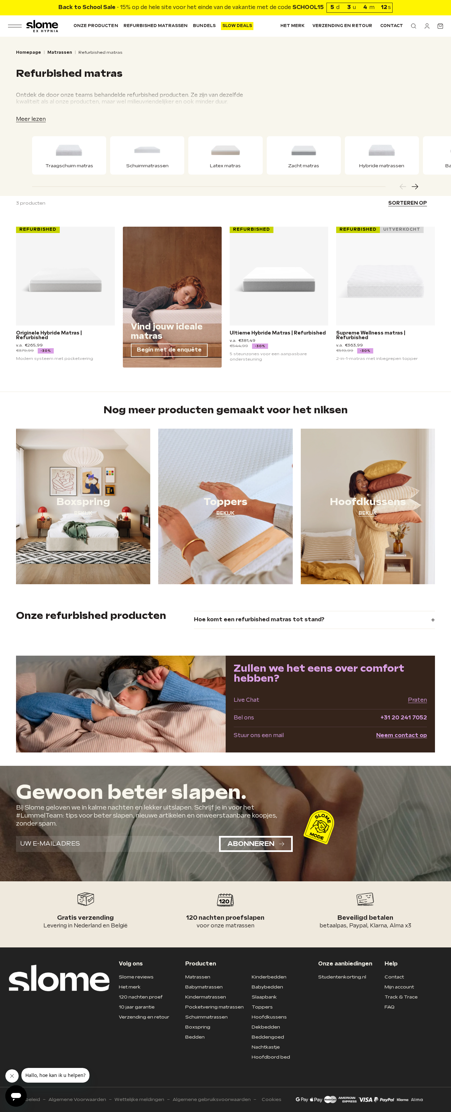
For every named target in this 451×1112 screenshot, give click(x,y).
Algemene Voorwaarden (77, 1099)
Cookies (271, 1099)
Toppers (262, 1007)
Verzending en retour (342, 25)
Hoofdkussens (269, 1017)
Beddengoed (268, 1037)
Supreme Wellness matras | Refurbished (370, 335)
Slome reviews (136, 977)
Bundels (204, 25)
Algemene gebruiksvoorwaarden (212, 1099)
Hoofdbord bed (271, 1057)
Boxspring (197, 1027)
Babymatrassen (204, 987)
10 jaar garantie (137, 1007)
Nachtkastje (266, 1047)
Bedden (195, 1037)
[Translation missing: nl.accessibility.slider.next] (415, 187)
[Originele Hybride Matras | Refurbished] (65, 276)
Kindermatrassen (205, 997)
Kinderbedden (269, 977)
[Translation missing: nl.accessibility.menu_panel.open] (15, 26)
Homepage (28, 52)
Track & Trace (401, 997)
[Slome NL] (42, 26)
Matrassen (59, 52)
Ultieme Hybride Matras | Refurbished (278, 333)
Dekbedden (266, 1027)
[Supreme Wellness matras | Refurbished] (385, 276)
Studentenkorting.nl (342, 977)
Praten (417, 700)
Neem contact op (401, 735)
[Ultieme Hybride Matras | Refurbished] (279, 276)
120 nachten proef (141, 997)
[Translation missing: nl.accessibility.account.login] (427, 26)
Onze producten (95, 25)
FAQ (390, 1007)
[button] (413, 26)
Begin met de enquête (169, 350)
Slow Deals (237, 25)
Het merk (292, 25)
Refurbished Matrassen (156, 25)
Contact (391, 25)
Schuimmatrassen (206, 1017)
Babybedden (267, 987)
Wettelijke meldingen (139, 1099)
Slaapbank (264, 997)
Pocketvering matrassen (214, 1007)
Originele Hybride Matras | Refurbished (49, 335)
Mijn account (399, 987)
